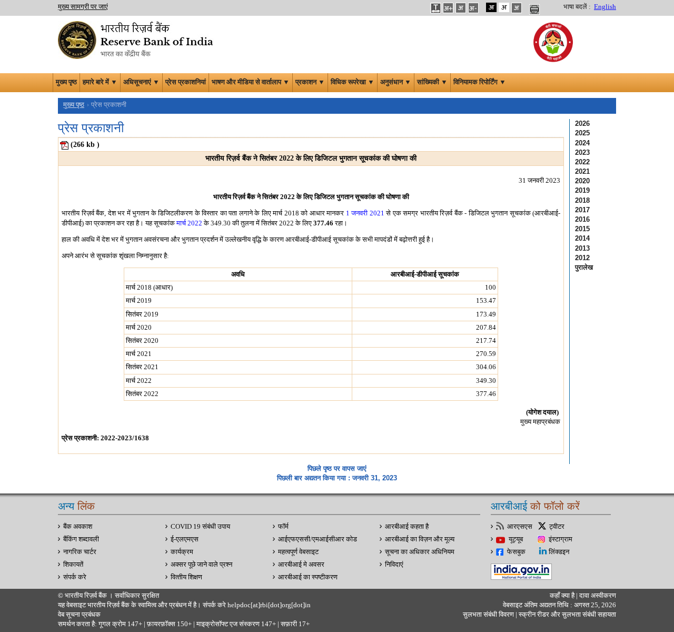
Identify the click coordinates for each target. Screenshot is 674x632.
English (605, 7)
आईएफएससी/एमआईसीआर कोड (317, 539)
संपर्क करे (74, 577)
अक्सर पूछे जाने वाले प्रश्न (201, 564)
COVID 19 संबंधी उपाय (200, 526)
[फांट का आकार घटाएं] (473, 7)
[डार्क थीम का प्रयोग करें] (491, 7)
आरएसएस (519, 526)
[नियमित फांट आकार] (460, 7)
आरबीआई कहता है (407, 526)
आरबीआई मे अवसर (301, 564)
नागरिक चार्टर (79, 552)
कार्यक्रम (182, 552)
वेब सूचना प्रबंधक (79, 614)
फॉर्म (283, 526)
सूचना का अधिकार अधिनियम (419, 552)
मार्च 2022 (189, 223)
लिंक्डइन (559, 552)
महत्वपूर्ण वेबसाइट (298, 552)
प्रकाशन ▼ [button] (310, 82)
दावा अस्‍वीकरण (597, 595)
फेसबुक (516, 552)
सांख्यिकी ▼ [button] (432, 82)
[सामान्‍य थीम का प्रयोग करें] (504, 7)
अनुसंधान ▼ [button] (395, 82)
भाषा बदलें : (577, 7)
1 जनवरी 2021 (365, 213)
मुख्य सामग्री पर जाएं (83, 7)
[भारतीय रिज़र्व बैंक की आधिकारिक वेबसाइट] (137, 39)
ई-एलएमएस (185, 539)
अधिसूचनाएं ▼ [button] (141, 82)
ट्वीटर (556, 526)
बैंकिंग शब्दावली (81, 539)
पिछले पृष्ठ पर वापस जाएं (337, 468)
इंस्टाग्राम (560, 539)
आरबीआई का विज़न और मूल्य (419, 539)
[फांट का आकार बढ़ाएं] (448, 7)
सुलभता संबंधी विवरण (488, 614)
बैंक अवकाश (77, 526)
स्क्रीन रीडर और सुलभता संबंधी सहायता (566, 614)
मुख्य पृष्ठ (66, 82)
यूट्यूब (516, 539)
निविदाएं (394, 564)
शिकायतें (73, 564)
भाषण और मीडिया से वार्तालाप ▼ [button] (251, 82)
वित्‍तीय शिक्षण (186, 577)
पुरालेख (584, 267)
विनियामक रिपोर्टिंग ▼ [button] (479, 82)
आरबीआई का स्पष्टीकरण (308, 577)
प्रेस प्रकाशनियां (185, 82)
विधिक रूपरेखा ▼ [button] (352, 82)
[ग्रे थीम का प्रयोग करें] (516, 7)
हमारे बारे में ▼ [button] (100, 82)
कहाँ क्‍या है (563, 595)
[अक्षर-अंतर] (435, 7)
